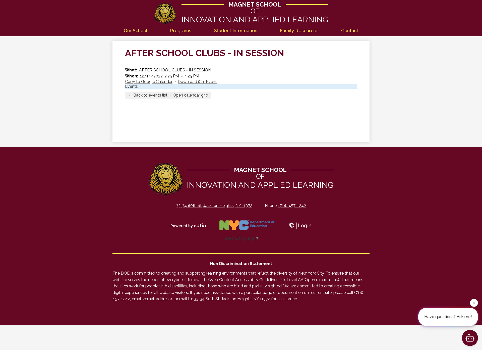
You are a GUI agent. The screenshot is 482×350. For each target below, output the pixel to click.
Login (304, 226)
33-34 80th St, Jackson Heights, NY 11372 (214, 205)
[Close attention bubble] (474, 303)
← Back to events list (147, 95)
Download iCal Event (197, 81)
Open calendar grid (190, 95)
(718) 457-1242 (292, 205)
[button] (135, 30)
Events (131, 86)
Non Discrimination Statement (241, 263)
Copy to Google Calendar (148, 81)
